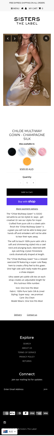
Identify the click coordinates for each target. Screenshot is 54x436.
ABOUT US (27, 348)
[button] (12, 151)
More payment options (27, 208)
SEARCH (27, 343)
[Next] (15, 38)
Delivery (18, 314)
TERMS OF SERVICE (27, 352)
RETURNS (27, 361)
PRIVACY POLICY (27, 356)
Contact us (32, 314)
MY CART (36, 8)
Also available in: (27, 144)
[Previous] (8, 38)
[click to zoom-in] (46, 38)
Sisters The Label (28, 429)
